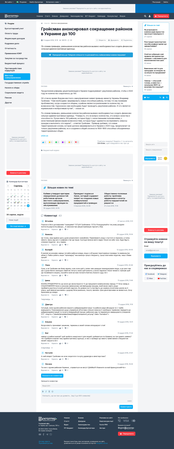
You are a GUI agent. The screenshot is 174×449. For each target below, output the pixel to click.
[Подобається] (60, 229)
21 (21, 203)
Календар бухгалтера (86, 428)
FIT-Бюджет (68, 428)
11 (11, 200)
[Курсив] (46, 391)
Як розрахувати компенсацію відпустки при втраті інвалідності (154, 32)
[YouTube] (40, 434)
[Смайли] (52, 391)
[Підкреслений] (49, 391)
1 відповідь (45, 299)
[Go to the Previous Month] (8, 186)
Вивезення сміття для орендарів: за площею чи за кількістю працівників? (155, 70)
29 (25, 206)
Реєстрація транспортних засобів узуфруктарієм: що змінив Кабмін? (155, 44)
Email (146, 246)
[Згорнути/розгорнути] (167, 97)
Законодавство (76, 16)
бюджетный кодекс (51, 150)
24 (8, 206)
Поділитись (127, 40)
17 (8, 203)
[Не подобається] (65, 229)
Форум (122, 16)
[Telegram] (47, 434)
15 (25, 200)
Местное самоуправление (13, 76)
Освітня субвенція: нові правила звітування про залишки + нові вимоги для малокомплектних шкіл (155, 57)
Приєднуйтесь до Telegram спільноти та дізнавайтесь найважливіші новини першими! (89, 55)
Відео (66, 424)
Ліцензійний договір (46, 443)
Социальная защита (14, 93)
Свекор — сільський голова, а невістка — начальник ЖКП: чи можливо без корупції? (153, 84)
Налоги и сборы (12, 88)
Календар (101, 16)
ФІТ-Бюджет (90, 16)
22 (25, 203)
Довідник (81, 421)
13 (18, 200)
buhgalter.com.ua (102, 443)
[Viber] (51, 434)
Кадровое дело (12, 43)
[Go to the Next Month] (28, 186)
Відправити (150, 158)
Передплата (128, 434)
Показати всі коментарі (52, 376)
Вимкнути (127, 86)
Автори (102, 428)
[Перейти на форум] (163, 97)
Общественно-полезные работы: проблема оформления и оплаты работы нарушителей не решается (115, 198)
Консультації (112, 16)
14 (21, 200)
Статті (47, 16)
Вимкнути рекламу (18, 173)
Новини (40, 16)
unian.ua (44, 136)
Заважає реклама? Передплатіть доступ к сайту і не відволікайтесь (87, 8)
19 (15, 203)
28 (21, 206)
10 (8, 200)
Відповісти (45, 229)
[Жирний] (42, 391)
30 (28, 206)
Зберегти (102, 40)
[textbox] (87, 398)
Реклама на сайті (106, 418)
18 (11, 203)
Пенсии (8, 98)
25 (11, 206)
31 (8, 209)
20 (18, 203)
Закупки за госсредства (16, 58)
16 (28, 200)
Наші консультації (106, 421)
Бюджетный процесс (14, 63)
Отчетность (10, 48)
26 (15, 206)
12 (14, 200)
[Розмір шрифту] (160, 97)
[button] (149, 16)
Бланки (55, 16)
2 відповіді (45, 348)
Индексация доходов (15, 38)
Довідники (64, 16)
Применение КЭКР (13, 53)
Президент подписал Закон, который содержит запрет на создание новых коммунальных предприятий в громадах (86, 198)
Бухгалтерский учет (14, 28)
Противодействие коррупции (13, 69)
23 (28, 203)
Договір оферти (44, 441)
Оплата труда (11, 33)
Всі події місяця (17, 226)
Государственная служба (17, 83)
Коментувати (126, 407)
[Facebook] (43, 434)
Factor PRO (103, 424)
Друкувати (114, 40)
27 (18, 206)
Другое (8, 103)
